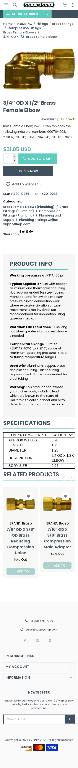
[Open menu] (6, 5)
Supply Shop (38, 740)
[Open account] (73, 5)
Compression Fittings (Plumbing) (31, 213)
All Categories (25, 14)
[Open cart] (66, 5)
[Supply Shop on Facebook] (25, 641)
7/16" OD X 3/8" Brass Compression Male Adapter (57, 538)
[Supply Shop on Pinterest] (37, 641)
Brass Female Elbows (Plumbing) (29, 207)
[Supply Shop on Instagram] (50, 641)
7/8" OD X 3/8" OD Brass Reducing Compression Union (20, 541)
